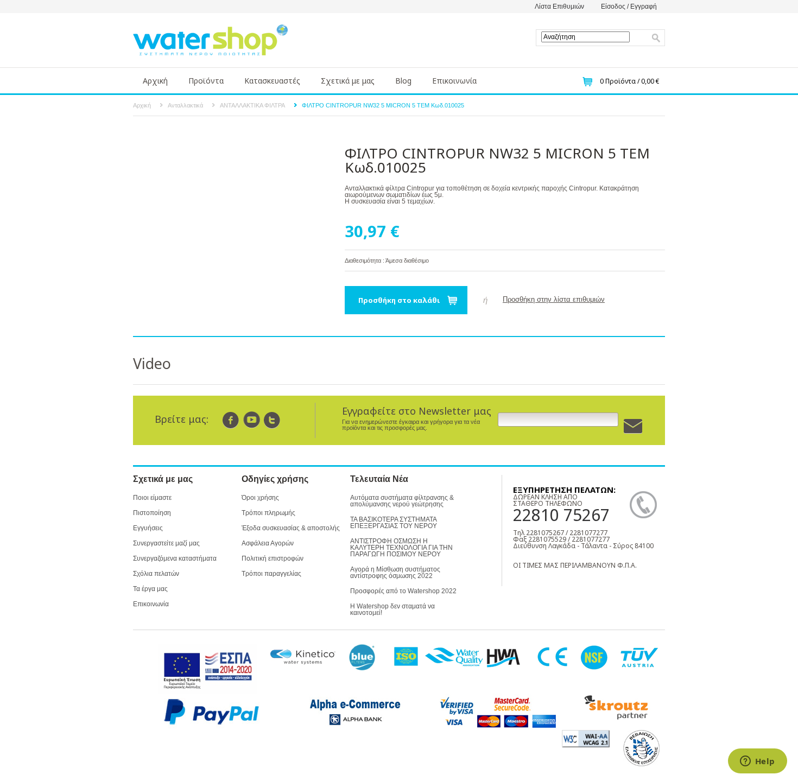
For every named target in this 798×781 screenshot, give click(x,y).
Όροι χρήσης (260, 497)
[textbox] (585, 36)
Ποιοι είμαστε (152, 497)
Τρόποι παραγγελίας (271, 573)
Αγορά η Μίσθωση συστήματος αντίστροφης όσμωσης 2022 (395, 573)
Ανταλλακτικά (185, 105)
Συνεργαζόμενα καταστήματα (175, 558)
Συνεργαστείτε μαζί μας (166, 543)
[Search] (656, 38)
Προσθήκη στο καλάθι (399, 300)
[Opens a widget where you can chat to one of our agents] (757, 762)
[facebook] (231, 420)
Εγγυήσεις (148, 528)
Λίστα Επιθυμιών (559, 6)
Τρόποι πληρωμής (268, 513)
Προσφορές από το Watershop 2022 (403, 591)
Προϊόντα (206, 80)
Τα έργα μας (150, 589)
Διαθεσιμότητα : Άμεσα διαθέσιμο (387, 260)
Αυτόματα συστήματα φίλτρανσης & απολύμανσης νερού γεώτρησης (402, 501)
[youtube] (252, 420)
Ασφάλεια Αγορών (268, 543)
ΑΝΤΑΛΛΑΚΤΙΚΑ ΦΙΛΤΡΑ (252, 105)
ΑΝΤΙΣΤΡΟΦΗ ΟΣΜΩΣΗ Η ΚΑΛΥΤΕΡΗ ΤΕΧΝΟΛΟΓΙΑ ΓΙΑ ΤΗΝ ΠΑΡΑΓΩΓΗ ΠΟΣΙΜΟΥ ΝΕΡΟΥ (401, 547)
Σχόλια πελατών (156, 573)
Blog (403, 80)
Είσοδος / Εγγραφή (629, 6)
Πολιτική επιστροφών (272, 558)
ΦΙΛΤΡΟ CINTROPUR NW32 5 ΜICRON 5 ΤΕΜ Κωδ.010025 (383, 105)
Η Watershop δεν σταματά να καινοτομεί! (392, 609)
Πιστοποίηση (152, 513)
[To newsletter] (633, 426)
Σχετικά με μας (348, 80)
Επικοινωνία (454, 80)
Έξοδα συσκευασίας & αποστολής (291, 528)
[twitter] (272, 420)
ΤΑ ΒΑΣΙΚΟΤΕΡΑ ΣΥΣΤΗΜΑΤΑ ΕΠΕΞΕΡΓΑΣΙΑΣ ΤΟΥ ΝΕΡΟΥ (393, 523)
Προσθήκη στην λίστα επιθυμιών (554, 299)
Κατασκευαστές (272, 80)
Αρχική (155, 80)
